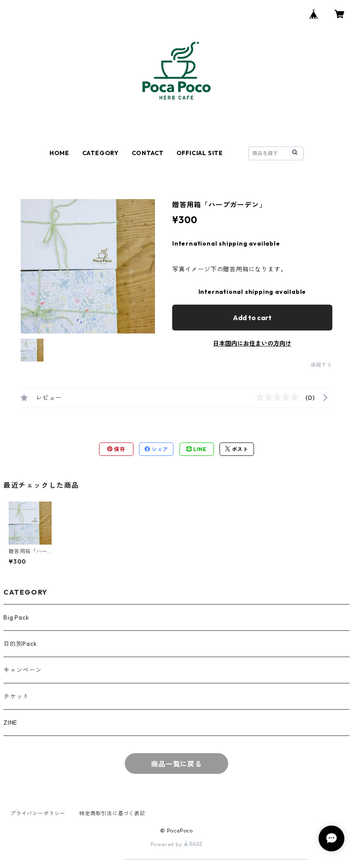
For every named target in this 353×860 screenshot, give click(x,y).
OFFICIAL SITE (199, 153)
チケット (16, 696)
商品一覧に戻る (176, 764)
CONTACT (148, 153)
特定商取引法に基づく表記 (112, 813)
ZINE (10, 722)
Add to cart (252, 317)
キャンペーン (22, 670)
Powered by (167, 844)
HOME (59, 153)
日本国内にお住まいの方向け (252, 343)
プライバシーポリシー (37, 813)
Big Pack (16, 617)
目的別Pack (20, 644)
